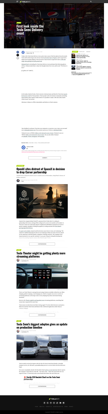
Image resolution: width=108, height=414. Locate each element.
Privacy (71, 406)
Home (36, 406)
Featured (32, 142)
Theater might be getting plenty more (35, 300)
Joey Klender (24, 260)
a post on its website (25, 231)
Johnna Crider (29, 53)
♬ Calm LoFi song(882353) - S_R (78, 74)
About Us (41, 406)
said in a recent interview (51, 370)
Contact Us (49, 406)
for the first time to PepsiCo (50, 57)
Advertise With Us (58, 406)
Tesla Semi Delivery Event (44, 142)
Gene (23, 181)
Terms (66, 406)
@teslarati (74, 71)
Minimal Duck (25, 64)
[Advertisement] (45, 81)
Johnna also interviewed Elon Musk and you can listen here (33, 152)
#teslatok (80, 73)
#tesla (76, 73)
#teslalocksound (86, 73)
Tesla (36, 142)
